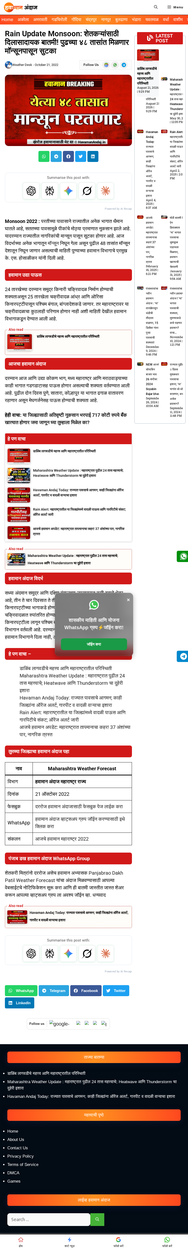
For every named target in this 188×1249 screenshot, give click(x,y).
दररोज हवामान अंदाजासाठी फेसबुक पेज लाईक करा (79, 806)
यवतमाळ (152, 19)
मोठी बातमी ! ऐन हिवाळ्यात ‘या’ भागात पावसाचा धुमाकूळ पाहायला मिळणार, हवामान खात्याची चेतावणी (176, 242)
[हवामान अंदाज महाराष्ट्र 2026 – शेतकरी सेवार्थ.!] (20, 7)
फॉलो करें (118, 1246)
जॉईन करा (94, 644)
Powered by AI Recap (118, 208)
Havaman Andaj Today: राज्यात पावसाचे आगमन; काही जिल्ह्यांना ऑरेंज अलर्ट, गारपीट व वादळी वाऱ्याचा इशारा (91, 1096)
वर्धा (166, 19)
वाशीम (178, 19)
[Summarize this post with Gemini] (68, 191)
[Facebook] (96, 1024)
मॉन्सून (54, 243)
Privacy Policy (20, 1156)
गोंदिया (76, 19)
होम (21, 1246)
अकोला (23, 19)
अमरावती (40, 19)
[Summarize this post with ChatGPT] (31, 191)
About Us (15, 1139)
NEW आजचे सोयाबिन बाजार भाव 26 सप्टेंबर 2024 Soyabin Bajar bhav (153, 379)
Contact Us (17, 1148)
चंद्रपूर (91, 19)
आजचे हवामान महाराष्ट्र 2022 (62, 839)
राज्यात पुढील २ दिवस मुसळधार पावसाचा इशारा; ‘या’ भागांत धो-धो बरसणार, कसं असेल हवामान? (177, 384)
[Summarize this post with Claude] (105, 191)
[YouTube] (88, 1024)
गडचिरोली (59, 19)
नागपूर (106, 19)
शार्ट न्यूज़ (69, 1246)
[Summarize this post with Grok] (87, 191)
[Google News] (61, 1024)
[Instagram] (104, 1024)
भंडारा (136, 19)
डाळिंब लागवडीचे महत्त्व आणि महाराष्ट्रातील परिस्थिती (68, 336)
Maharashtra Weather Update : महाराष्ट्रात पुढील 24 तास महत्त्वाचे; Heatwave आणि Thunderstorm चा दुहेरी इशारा (72, 683)
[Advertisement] (94, 1207)
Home (7, 19)
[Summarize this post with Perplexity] (49, 191)
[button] (43, 156)
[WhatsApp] (79, 1024)
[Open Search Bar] (156, 7)
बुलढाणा (121, 19)
